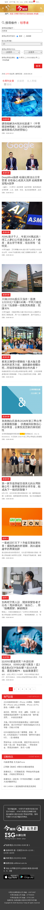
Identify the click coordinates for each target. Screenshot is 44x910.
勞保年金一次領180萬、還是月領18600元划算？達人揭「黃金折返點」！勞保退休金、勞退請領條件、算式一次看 (21, 745)
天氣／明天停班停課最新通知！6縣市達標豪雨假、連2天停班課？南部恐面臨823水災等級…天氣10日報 (22, 725)
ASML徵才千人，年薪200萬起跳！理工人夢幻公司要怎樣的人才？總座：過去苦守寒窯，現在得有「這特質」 (21, 241)
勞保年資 (22, 14)
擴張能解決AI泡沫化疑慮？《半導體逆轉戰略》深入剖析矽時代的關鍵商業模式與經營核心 (21, 126)
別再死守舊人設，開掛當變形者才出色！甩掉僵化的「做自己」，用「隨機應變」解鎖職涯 (21, 605)
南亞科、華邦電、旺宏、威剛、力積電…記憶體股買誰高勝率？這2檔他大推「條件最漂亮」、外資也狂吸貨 (21, 715)
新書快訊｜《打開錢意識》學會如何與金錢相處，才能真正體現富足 (21, 773)
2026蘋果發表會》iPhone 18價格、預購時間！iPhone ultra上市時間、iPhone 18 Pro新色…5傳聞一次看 (22, 705)
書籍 (9, 84)
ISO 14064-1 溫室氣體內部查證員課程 (20, 786)
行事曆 (16, 14)
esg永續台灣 (32, 58)
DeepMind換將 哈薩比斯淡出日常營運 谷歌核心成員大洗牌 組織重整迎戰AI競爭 (22, 180)
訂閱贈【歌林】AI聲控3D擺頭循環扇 (19, 767)
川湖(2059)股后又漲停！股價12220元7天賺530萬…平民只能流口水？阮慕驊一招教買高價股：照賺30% (21, 304)
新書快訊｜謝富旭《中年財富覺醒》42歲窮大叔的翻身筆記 (22, 780)
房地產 (36, 14)
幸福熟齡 (6, 60)
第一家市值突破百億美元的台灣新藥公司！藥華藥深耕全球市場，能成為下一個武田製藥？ (21, 486)
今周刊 (21, 58)
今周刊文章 (8, 80)
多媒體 (20, 80)
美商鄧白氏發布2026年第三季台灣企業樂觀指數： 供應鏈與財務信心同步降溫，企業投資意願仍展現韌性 (21, 425)
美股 (11, 14)
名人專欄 (31, 80)
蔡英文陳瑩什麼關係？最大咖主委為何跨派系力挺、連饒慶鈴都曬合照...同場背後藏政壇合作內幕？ (21, 364)
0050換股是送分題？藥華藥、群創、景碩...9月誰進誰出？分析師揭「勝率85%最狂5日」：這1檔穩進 (22, 735)
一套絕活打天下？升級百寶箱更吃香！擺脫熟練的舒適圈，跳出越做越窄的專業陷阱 (21, 546)
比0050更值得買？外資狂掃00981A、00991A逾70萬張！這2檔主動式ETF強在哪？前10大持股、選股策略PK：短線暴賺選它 (21, 666)
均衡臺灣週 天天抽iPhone (14, 762)
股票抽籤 (29, 14)
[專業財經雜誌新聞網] (22, 8)
